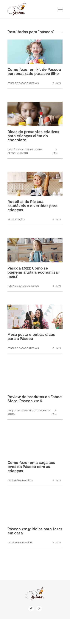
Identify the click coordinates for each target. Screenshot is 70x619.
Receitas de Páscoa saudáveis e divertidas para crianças (32, 205)
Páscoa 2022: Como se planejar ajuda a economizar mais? (33, 272)
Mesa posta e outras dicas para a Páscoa (31, 336)
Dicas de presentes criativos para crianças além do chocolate (33, 136)
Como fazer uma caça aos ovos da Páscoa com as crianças (31, 466)
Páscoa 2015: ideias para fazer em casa (34, 531)
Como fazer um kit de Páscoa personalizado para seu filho (34, 71)
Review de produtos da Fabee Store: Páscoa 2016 (34, 399)
